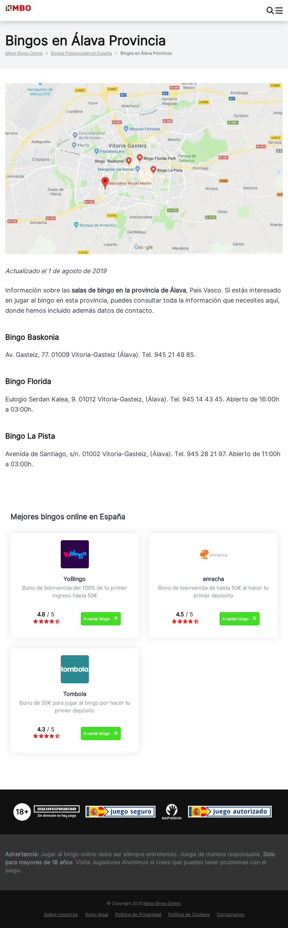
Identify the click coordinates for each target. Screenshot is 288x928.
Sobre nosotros (61, 914)
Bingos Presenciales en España (81, 53)
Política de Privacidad (138, 914)
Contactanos (230, 914)
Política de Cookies (189, 914)
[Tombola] (75, 681)
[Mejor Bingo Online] (34, 8)
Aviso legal (96, 914)
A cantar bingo (97, 618)
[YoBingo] (75, 566)
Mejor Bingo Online (23, 53)
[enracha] (213, 566)
